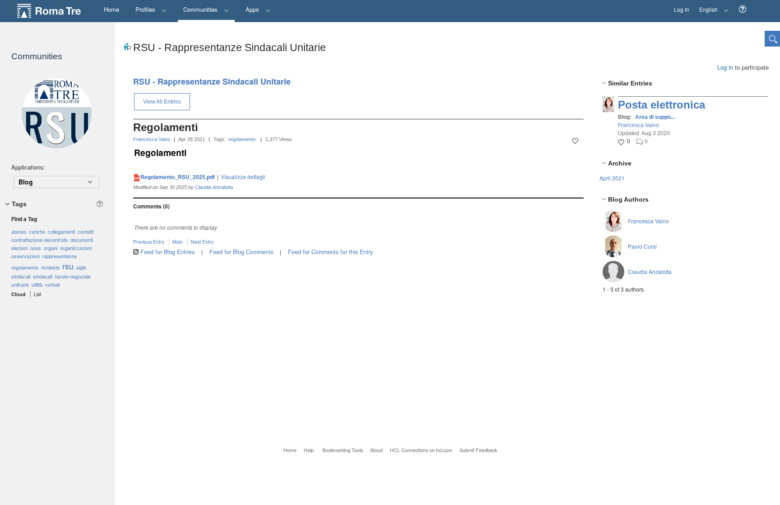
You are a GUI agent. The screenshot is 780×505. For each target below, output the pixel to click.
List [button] (37, 294)
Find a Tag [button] (24, 219)
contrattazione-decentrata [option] (39, 239)
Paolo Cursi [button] (642, 246)
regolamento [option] (24, 267)
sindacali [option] (20, 276)
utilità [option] (37, 284)
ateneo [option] (18, 231)
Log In (681, 9)
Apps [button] (253, 9)
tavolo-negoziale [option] (73, 276)
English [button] (706, 6)
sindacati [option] (42, 276)
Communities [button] (201, 9)
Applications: (28, 167)
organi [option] (50, 247)
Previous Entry (148, 241)
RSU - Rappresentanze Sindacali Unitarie (212, 81)
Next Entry (202, 241)
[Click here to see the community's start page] (56, 113)
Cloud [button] (18, 294)
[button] (742, 9)
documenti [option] (81, 239)
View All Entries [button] (162, 102)
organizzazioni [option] (76, 247)
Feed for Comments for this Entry (330, 252)
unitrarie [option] (20, 284)
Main (177, 241)
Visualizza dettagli (243, 176)
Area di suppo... (655, 117)
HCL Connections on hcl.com (421, 450)
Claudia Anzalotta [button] (650, 271)
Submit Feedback (478, 450)
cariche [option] (37, 231)
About (376, 450)
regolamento (241, 139)
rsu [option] (68, 266)
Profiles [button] (146, 9)
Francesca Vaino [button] (638, 125)
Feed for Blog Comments (241, 252)
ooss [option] (35, 247)
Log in (725, 67)
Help (309, 450)
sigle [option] (81, 267)
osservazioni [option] (25, 256)
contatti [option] (85, 231)
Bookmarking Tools (342, 450)
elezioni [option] (19, 247)
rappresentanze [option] (59, 256)
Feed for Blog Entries (167, 252)
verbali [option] (52, 284)
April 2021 (612, 178)
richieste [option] (50, 267)
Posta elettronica (661, 105)
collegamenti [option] (61, 231)
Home (290, 450)
